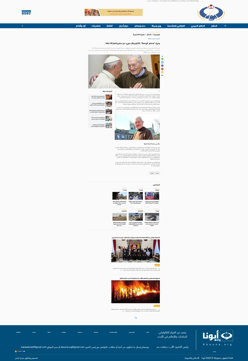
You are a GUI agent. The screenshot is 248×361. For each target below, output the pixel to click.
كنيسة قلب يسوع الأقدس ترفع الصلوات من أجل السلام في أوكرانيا (141, 319)
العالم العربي (198, 26)
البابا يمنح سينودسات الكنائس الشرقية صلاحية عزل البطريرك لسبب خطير (119, 224)
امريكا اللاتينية (138, 34)
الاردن (158, 347)
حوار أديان (123, 26)
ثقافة (110, 26)
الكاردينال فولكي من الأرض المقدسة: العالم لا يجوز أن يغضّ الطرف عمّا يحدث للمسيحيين (136, 238)
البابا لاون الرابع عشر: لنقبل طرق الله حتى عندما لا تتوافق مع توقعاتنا (119, 203)
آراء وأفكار (81, 26)
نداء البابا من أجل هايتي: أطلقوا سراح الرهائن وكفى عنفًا (135, 202)
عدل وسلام (139, 26)
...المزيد (121, 270)
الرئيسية (156, 34)
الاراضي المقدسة (176, 26)
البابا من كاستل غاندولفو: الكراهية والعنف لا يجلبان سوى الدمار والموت (152, 224)
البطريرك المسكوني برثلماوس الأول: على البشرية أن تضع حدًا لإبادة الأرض (140, 278)
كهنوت (152, 173)
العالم (214, 26)
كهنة (157, 173)
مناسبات (96, 26)
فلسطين (157, 265)
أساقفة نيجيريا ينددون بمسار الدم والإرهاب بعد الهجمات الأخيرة (152, 202)
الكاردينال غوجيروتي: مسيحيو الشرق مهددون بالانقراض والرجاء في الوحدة (135, 224)
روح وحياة (156, 26)
